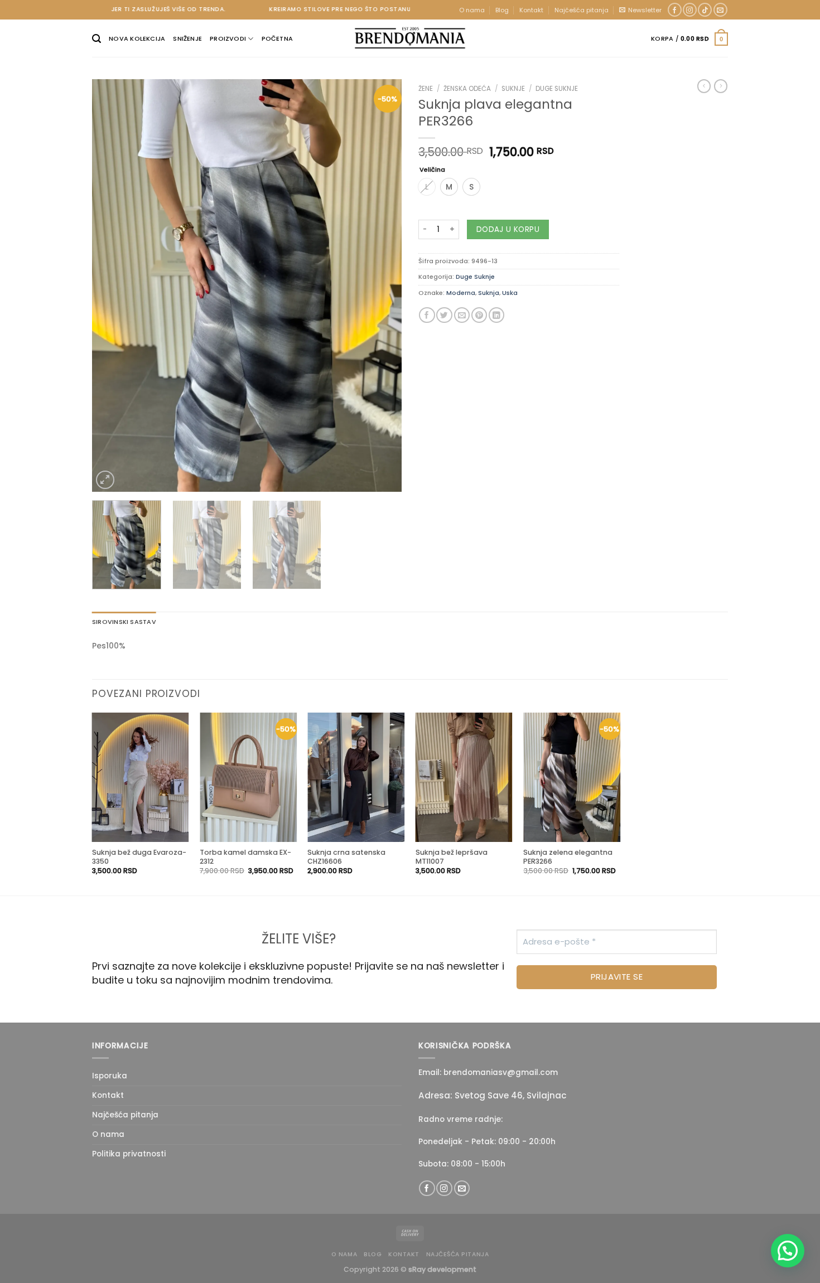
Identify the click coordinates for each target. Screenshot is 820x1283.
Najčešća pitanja (581, 10)
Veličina (432, 170)
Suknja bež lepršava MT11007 (452, 857)
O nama (472, 10)
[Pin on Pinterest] (479, 315)
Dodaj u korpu (507, 229)
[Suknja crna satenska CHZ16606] (355, 777)
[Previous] (112, 285)
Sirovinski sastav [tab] (124, 621)
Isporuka (109, 1076)
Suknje (513, 88)
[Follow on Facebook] (675, 10)
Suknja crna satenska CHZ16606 (346, 857)
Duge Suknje (557, 88)
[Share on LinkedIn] (496, 315)
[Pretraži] (96, 39)
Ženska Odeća (467, 88)
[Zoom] (105, 480)
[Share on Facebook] (427, 315)
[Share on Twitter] (444, 315)
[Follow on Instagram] (690, 10)
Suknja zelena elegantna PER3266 (567, 857)
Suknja (488, 292)
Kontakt (531, 10)
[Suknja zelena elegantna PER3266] (571, 777)
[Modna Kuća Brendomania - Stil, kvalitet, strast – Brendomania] (410, 38)
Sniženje (187, 38)
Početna (277, 38)
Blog (502, 10)
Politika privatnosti (129, 1154)
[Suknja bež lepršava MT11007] (464, 777)
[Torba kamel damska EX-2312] (248, 777)
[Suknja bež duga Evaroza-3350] (140, 777)
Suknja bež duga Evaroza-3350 (139, 857)
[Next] (382, 285)
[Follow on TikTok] (705, 10)
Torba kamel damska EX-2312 (245, 857)
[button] (787, 1250)
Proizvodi (228, 38)
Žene (425, 88)
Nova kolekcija (137, 38)
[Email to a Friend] (462, 315)
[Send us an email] (720, 10)
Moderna (460, 292)
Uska (510, 292)
